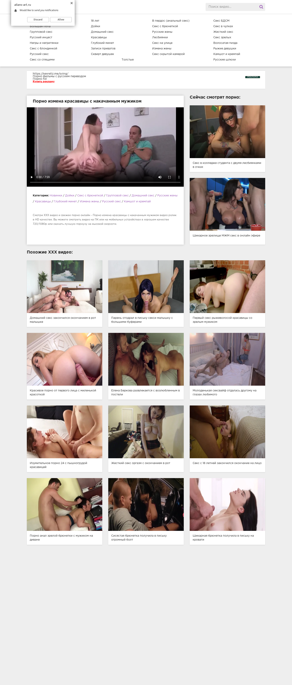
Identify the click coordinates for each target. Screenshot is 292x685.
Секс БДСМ (221, 21)
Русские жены (162, 32)
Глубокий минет (102, 43)
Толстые (128, 60)
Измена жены (161, 48)
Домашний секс (102, 32)
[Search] (261, 7)
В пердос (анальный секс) (171, 21)
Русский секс (39, 54)
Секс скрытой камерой (168, 54)
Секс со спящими (42, 60)
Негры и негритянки (44, 43)
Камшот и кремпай (226, 54)
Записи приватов (103, 48)
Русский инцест (41, 37)
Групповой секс (41, 32)
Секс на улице (162, 43)
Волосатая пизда (225, 43)
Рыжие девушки (224, 48)
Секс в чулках (223, 26)
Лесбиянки (160, 37)
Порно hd (39, 79)
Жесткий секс (223, 32)
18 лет (95, 21)
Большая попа (40, 26)
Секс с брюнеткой (165, 26)
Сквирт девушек (102, 54)
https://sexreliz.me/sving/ (50, 74)
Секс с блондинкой (43, 48)
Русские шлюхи (224, 60)
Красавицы (99, 37)
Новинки (56, 195)
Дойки (95, 26)
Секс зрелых (222, 37)
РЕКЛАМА (252, 77)
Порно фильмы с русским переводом (59, 76)
